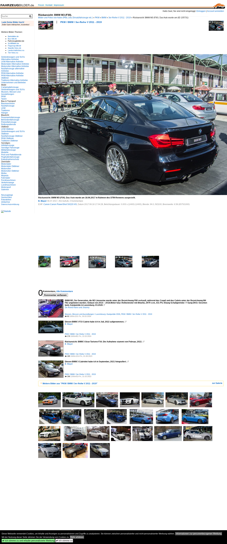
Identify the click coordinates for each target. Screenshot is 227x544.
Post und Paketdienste (11, 154)
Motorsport (6, 187)
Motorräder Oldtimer (10, 166)
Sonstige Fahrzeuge (10, 148)
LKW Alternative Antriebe (12, 61)
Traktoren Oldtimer (9, 141)
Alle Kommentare (64, 291)
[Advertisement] (98, 39)
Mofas (4, 173)
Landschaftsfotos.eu (16, 50)
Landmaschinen (8, 185)
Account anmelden (215, 11)
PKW (97, 17)
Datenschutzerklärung (10, 204)
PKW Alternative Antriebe (12, 73)
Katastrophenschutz (10, 159)
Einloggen (201, 11)
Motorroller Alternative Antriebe (15, 66)
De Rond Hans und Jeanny (77, 307)
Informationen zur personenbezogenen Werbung (199, 533)
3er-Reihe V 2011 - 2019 (120, 17)
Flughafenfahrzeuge (10, 157)
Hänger (4, 113)
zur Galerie (217, 383)
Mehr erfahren (77, 537)
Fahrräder (5, 178)
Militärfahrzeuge (8, 150)
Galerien (5, 189)
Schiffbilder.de (13, 43)
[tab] (131, 383)
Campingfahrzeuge (10, 87)
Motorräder (6, 164)
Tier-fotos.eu (13, 53)
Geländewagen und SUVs (13, 89)
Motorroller (6, 168)
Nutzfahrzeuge (7, 106)
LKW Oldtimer (7, 129)
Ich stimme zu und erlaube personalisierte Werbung (28, 540)
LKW (3, 108)
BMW (104, 17)
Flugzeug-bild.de (14, 46)
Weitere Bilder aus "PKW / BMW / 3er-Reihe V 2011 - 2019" (70, 383)
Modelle (4, 152)
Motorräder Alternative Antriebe (15, 64)
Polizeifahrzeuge (8, 122)
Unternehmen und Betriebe (13, 82)
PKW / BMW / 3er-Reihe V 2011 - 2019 (81, 22)
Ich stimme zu (64, 540)
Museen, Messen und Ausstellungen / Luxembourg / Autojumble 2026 (92, 314)
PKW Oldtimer (7, 138)
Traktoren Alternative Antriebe (14, 80)
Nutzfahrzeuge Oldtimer (12, 136)
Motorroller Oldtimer (10, 171)
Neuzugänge (7, 195)
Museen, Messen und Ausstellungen (11, 93)
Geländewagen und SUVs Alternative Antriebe (13, 58)
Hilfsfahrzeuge (7, 145)
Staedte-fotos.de (14, 48)
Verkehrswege (7, 182)
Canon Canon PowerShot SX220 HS (60, 204)
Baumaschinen (8, 103)
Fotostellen (6, 199)
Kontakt (49, 5)
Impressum (59, 5)
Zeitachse (5, 202)
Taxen (4, 99)
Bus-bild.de (12, 39)
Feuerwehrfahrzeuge (10, 117)
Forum (41, 5)
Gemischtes (6, 197)
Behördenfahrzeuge (10, 120)
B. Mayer (42, 201)
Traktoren (5, 110)
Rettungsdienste (8, 124)
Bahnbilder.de (13, 36)
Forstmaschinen (8, 180)
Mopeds (4, 175)
